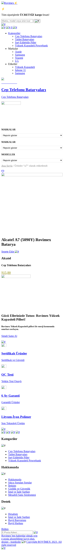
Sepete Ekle (8, 251)
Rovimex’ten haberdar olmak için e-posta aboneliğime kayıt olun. (19, 537)
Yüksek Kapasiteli (25, 67)
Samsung (20, 54)
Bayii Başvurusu (17, 520)
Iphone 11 (20, 70)
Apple (18, 51)
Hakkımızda (14, 479)
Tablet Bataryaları (24, 39)
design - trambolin (11, 541)
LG (17, 60)
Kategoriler (14, 33)
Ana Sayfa (6, 165)
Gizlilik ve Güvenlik (19, 488)
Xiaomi (19, 57)
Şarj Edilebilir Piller (25, 42)
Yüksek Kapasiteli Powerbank (31, 45)
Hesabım (13, 514)
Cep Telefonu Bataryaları (28, 36)
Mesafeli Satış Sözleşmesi (22, 494)
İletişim (12, 485)
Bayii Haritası (15, 523)
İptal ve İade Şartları (19, 491)
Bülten (5, 529)
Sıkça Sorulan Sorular (20, 482)
